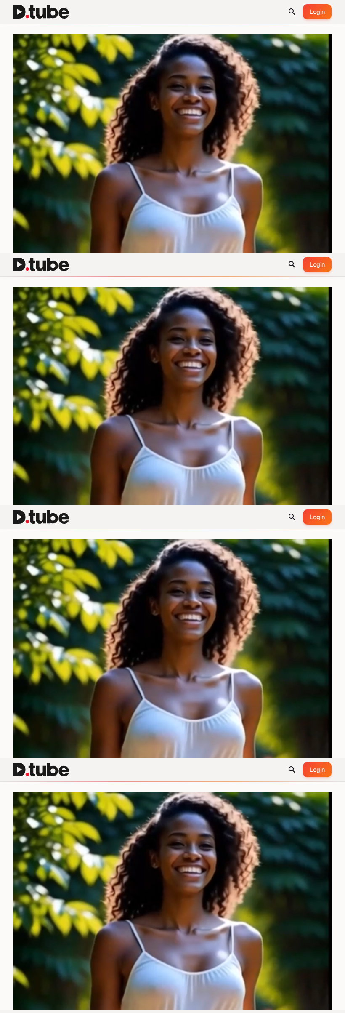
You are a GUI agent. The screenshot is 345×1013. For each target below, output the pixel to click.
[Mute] (50, 1003)
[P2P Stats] (292, 1002)
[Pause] (13, 1003)
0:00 (31, 1003)
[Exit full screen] (331, 1003)
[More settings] (311, 1003)
